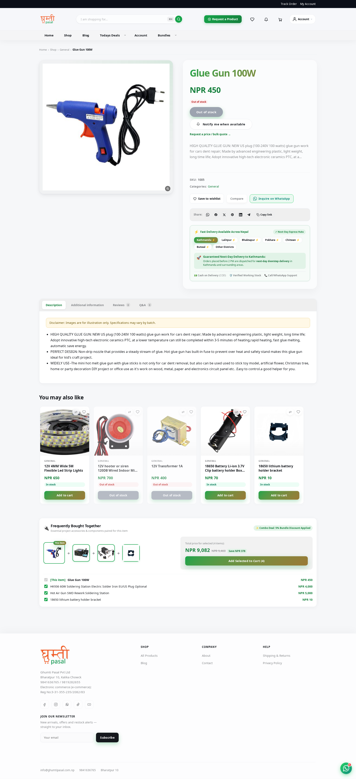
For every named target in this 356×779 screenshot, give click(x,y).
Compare (236, 199)
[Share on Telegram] (249, 214)
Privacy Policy (272, 663)
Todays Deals (109, 35)
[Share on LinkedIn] (240, 214)
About (206, 656)
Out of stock (206, 112)
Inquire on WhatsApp (274, 199)
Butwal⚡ (203, 247)
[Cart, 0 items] (280, 19)
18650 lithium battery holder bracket (75, 600)
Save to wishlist (209, 199)
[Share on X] (224, 214)
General (64, 49)
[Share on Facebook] (216, 214)
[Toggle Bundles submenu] (176, 35)
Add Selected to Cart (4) (246, 561)
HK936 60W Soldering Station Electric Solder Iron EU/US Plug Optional (98, 586)
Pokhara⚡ (272, 240)
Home (48, 35)
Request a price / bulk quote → (210, 134)
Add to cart (65, 495)
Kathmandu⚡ (206, 240)
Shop (67, 35)
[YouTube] (89, 704)
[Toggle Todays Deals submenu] (125, 35)
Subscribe (107, 738)
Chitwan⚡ (293, 240)
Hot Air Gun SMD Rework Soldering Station (79, 593)
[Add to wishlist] (84, 411)
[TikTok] (78, 704)
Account (141, 35)
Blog (85, 35)
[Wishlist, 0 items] (252, 19)
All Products (149, 656)
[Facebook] (44, 704)
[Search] (178, 19)
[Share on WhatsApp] (207, 214)
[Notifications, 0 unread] (266, 19)
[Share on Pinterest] (232, 214)
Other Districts (225, 247)
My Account (308, 3)
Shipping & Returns (276, 656)
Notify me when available (224, 124)
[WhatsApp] (67, 704)
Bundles (164, 35)
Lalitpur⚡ (228, 240)
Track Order (289, 3)
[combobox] (129, 19)
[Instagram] (56, 704)
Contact (207, 663)
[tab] (54, 305)
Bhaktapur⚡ (250, 240)
